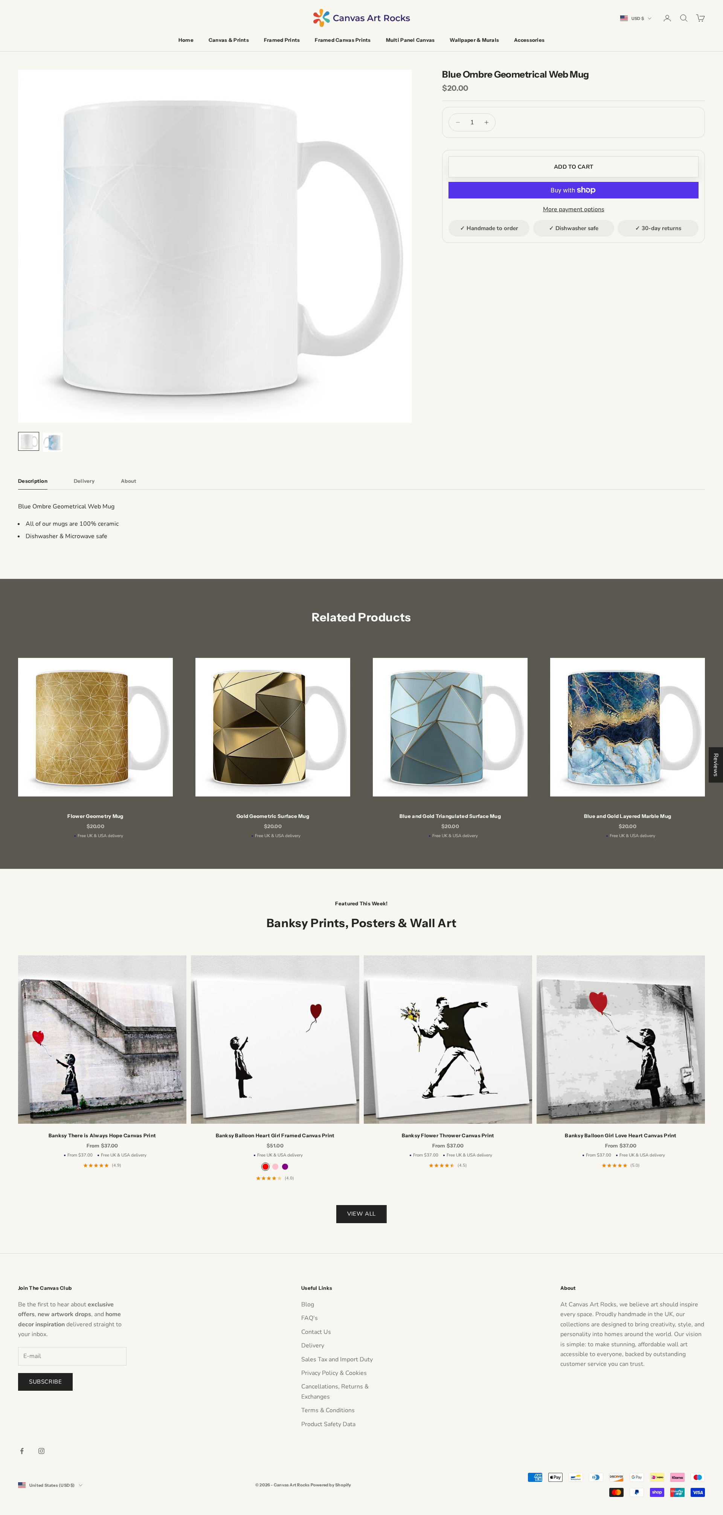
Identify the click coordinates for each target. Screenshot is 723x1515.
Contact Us (316, 1332)
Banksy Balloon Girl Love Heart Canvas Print (620, 1135)
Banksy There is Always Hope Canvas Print (102, 1135)
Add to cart (573, 167)
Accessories (529, 40)
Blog (307, 1304)
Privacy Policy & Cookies (334, 1373)
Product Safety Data (328, 1424)
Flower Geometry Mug (95, 816)
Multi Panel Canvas (410, 40)
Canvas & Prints (229, 40)
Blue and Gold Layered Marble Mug (627, 816)
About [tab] (128, 481)
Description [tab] (32, 481)
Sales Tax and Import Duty (337, 1359)
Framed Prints (282, 40)
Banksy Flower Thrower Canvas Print (448, 1135)
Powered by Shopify (331, 1485)
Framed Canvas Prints (343, 40)
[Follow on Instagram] (41, 1451)
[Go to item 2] (52, 442)
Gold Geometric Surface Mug (272, 816)
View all (361, 1213)
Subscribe (45, 1381)
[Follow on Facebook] (22, 1451)
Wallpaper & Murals (474, 40)
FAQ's (309, 1318)
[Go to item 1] (28, 441)
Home (186, 40)
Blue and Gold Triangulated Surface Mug (450, 816)
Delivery (312, 1345)
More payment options (573, 209)
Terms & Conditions (328, 1410)
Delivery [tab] (84, 481)
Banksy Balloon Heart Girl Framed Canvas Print (275, 1135)
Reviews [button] (716, 765)
